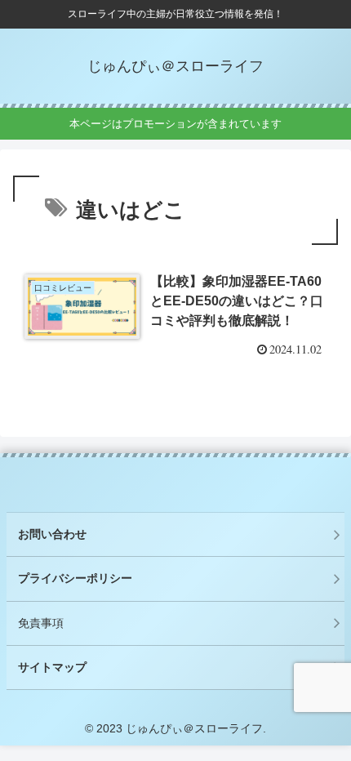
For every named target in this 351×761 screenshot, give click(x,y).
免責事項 (41, 623)
